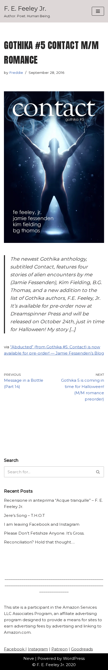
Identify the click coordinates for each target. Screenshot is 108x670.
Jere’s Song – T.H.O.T (24, 515)
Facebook (14, 649)
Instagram (38, 649)
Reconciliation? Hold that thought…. (39, 542)
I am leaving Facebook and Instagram (41, 524)
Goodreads (82, 649)
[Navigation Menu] (98, 11)
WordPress (74, 658)
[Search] (98, 471)
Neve (28, 658)
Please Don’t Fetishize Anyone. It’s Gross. (44, 533)
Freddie (16, 72)
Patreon (59, 649)
